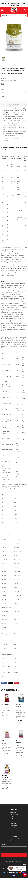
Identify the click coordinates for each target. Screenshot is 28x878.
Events (14, 819)
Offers (14, 817)
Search (7, 860)
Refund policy (18, 861)
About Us (14, 823)
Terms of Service (9, 861)
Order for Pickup (14, 812)
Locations (14, 825)
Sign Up (14, 855)
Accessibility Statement (15, 860)
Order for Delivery (14, 814)
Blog (14, 821)
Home (2, 19)
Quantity (3, 96)
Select (2, 89)
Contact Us (14, 827)
